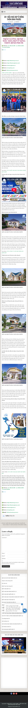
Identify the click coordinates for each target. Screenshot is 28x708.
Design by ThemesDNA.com (14, 706)
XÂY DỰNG (4, 621)
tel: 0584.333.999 (20, 45)
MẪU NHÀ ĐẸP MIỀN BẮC (8, 594)
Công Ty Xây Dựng (6, 580)
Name (3, 553)
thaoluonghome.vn (11, 65)
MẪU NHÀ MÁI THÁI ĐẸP (7, 599)
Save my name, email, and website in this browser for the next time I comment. (13, 563)
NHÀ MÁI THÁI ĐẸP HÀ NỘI (8, 602)
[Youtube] (16, 693)
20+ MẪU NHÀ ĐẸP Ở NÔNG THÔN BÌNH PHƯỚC (14, 18)
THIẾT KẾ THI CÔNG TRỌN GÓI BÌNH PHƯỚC (12, 613)
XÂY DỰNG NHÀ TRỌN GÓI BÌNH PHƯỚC (11, 623)
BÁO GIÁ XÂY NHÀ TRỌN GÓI (8, 578)
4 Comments (17, 21)
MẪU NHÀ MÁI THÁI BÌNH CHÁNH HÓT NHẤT (12, 596)
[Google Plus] (14, 693)
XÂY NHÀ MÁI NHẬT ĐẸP (7, 629)
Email (3, 556)
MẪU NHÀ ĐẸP (5, 588)
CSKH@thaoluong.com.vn (12, 70)
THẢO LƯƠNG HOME (6, 72)
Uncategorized (5, 618)
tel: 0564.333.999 (11, 45)
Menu (4, 11)
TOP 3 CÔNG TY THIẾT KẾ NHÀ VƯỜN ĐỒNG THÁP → (15, 524)
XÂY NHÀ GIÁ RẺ (6, 626)
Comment (4, 537)
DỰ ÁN (3, 583)
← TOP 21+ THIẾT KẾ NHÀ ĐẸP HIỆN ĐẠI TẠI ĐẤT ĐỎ (13, 523)
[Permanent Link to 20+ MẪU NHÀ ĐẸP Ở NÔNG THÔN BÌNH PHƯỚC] (14, 30)
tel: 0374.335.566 (6, 47)
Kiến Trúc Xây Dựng (6, 586)
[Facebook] (11, 693)
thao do (12, 516)
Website (3, 558)
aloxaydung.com (11, 67)
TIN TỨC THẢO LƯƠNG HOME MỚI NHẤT (11, 615)
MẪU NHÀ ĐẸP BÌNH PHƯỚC (8, 591)
